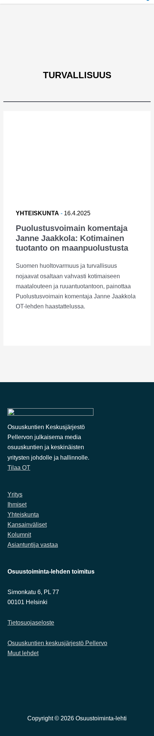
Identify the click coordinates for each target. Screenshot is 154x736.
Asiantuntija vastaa (32, 545)
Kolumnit (19, 535)
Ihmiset (17, 504)
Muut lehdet (22, 653)
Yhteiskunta (37, 213)
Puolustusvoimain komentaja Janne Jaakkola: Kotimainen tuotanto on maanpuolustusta (72, 238)
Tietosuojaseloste (30, 622)
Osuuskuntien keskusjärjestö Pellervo (57, 643)
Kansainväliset (27, 524)
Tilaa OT (18, 467)
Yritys (14, 494)
